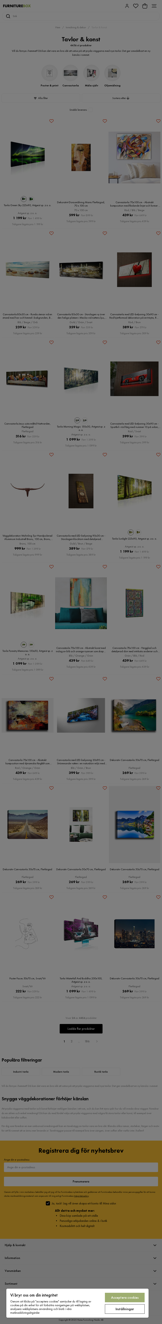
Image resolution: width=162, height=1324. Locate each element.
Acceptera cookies (125, 1297)
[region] (77, 1303)
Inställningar (125, 1309)
